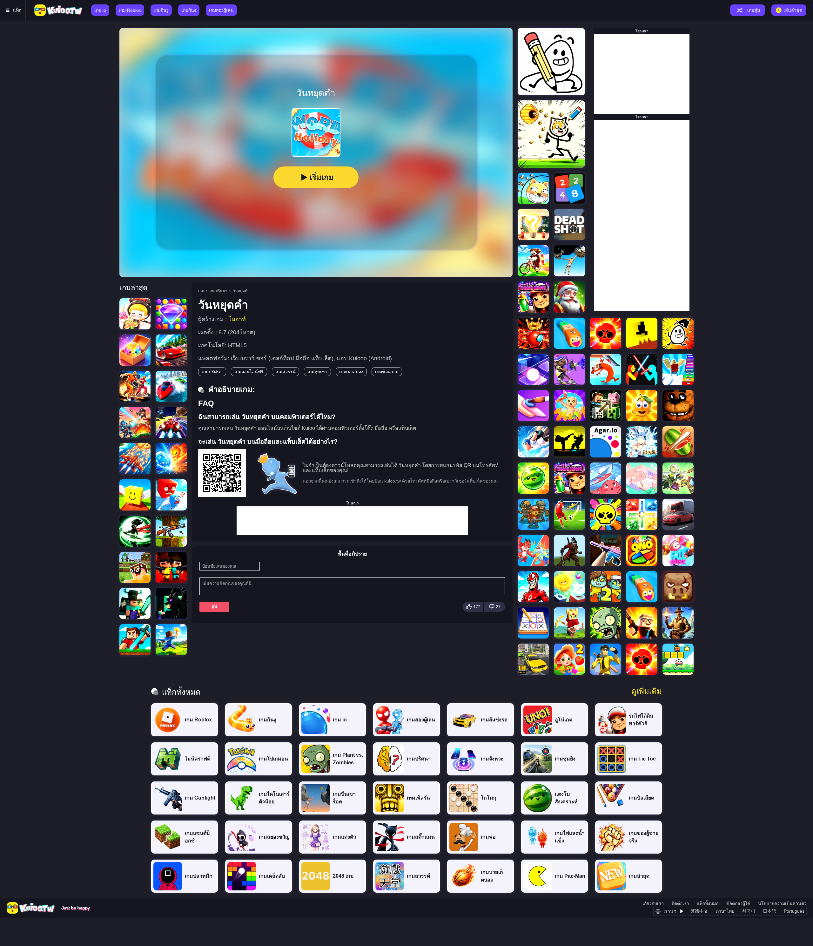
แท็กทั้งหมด (708, 903)
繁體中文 (699, 911)
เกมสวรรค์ (285, 371)
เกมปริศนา (218, 291)
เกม (201, 291)
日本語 (769, 911)
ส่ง (214, 606)
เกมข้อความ (387, 371)
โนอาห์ (237, 319)
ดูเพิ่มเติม (646, 691)
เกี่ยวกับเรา (653, 903)
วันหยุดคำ (241, 291)
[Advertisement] (352, 520)
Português (794, 911)
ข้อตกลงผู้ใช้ (738, 903)
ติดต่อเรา (680, 903)
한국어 (748, 911)
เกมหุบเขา (317, 371)
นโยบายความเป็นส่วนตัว (782, 903)
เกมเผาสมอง (351, 371)
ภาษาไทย (725, 911)
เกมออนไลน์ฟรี (249, 371)
